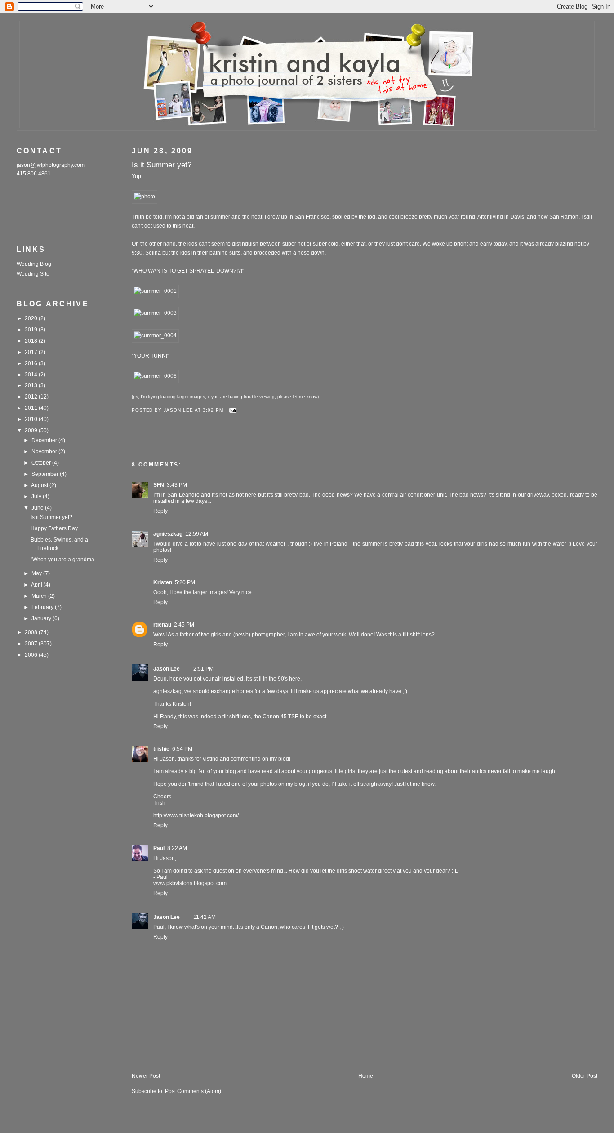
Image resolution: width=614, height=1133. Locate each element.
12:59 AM (196, 534)
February (43, 607)
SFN (158, 485)
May (37, 573)
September (45, 474)
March (39, 596)
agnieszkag (167, 534)
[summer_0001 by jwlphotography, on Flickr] (155, 291)
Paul (159, 848)
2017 (32, 352)
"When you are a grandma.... (65, 559)
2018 (32, 341)
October (41, 463)
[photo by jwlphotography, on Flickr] (144, 196)
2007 (32, 643)
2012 (32, 397)
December (44, 440)
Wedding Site (33, 274)
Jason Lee (166, 669)
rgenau (162, 625)
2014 (32, 375)
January (42, 618)
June (38, 508)
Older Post (584, 1076)
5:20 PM (185, 582)
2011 (32, 408)
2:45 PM (184, 625)
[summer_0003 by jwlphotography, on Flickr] (155, 313)
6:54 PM (182, 749)
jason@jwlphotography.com (51, 165)
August (40, 485)
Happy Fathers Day (54, 528)
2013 (32, 385)
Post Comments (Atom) (193, 1091)
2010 (32, 419)
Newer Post (146, 1076)
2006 (32, 655)
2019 (32, 330)
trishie (161, 749)
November (44, 451)
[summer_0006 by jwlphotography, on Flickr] (155, 376)
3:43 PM (177, 485)
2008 (32, 632)
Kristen (162, 582)
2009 (32, 430)
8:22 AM (177, 848)
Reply (160, 511)
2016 (32, 363)
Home (365, 1076)
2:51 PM (203, 669)
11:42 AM (204, 917)
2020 (32, 318)
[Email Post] (233, 410)
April (37, 585)
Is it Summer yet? (51, 517)
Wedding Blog (34, 264)
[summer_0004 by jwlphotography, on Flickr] (155, 335)
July (37, 496)
